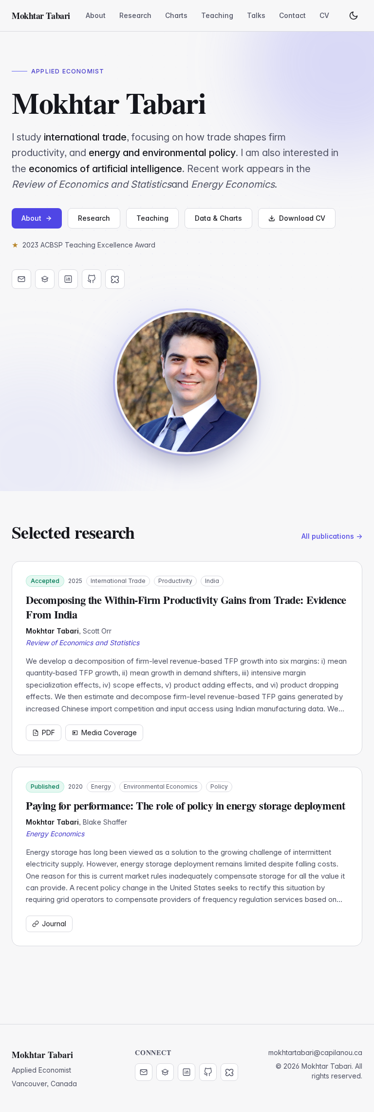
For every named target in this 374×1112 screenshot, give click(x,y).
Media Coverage (109, 732)
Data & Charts (218, 218)
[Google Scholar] (45, 279)
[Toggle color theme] (353, 15)
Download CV (302, 218)
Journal (54, 923)
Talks (256, 15)
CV (324, 15)
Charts (176, 15)
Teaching (217, 15)
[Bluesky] (115, 279)
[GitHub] (91, 279)
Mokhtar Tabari (41, 15)
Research (135, 15)
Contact (292, 15)
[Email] (21, 279)
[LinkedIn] (68, 279)
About (96, 15)
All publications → (331, 536)
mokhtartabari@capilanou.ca (315, 1052)
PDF (48, 732)
